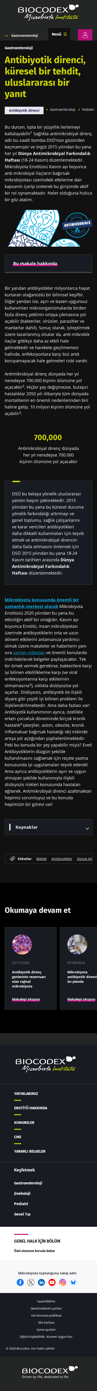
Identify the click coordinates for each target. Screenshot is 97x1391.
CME (17, 1137)
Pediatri (88, 109)
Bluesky (73, 1282)
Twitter (30, 1282)
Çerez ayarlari (46, 1329)
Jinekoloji (22, 1193)
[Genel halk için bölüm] (85, 35)
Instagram (62, 1282)
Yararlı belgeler (29, 1151)
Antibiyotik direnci (24, 110)
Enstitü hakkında (30, 1108)
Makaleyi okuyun (26, 999)
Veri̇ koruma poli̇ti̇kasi (46, 1315)
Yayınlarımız (26, 1093)
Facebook (20, 1282)
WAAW (41, 859)
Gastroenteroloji (24, 35)
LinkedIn (41, 1282)
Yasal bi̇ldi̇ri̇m (46, 1301)
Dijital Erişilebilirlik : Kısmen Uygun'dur (46, 1336)
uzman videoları (29, 652)
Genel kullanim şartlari (46, 1308)
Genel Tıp (22, 1214)
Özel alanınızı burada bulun (34, 1251)
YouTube (52, 1282)
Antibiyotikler (61, 859)
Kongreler (24, 1122)
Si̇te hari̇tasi (46, 1322)
